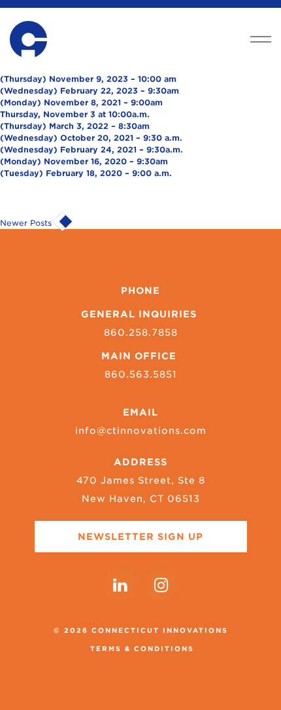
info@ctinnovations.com (141, 430)
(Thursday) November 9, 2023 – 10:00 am (88, 79)
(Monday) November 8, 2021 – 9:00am (81, 102)
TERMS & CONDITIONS (142, 648)
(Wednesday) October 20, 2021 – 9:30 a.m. (91, 138)
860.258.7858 (141, 332)
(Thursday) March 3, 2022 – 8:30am (75, 126)
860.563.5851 (141, 374)
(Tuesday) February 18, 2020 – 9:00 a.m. (86, 173)
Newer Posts (27, 223)
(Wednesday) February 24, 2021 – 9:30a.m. (91, 149)
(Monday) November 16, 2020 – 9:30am (84, 161)
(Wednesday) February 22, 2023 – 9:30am (89, 91)
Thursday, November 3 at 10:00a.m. (75, 114)
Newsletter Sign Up (140, 536)
